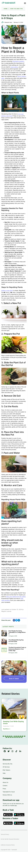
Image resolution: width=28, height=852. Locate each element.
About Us (5, 782)
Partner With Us (7, 795)
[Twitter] (8, 751)
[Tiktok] (16, 751)
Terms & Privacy (5, 834)
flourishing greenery (18, 61)
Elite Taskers (6, 770)
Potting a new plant (7, 290)
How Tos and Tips (16, 8)
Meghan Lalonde (6, 611)
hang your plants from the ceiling (16, 596)
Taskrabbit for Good (9, 792)
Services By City (7, 764)
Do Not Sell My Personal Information (10, 839)
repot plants (14, 67)
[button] (14, 620)
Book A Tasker (14, 678)
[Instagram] (12, 751)
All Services (6, 767)
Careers (5, 785)
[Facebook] (5, 751)
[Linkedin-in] (20, 751)
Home (6, 8)
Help (4, 773)
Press (4, 788)
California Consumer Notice (8, 845)
